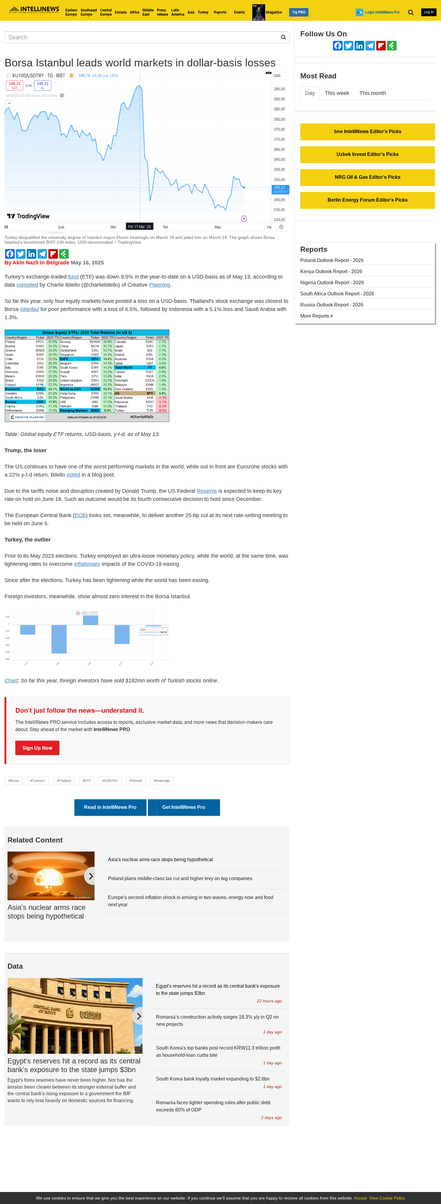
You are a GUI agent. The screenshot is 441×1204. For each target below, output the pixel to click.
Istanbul (29, 309)
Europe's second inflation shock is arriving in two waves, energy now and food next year (190, 901)
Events (239, 12)
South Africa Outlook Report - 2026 (337, 293)
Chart (11, 681)
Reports (220, 12)
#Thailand (64, 780)
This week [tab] (337, 93)
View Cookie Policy (387, 1198)
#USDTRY (110, 780)
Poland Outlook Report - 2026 (332, 260)
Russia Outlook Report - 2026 (331, 304)
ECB (80, 515)
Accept (360, 1198)
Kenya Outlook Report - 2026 (331, 271)
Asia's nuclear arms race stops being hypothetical (47, 911)
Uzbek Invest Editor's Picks (368, 154)
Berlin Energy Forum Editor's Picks (368, 200)
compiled (27, 285)
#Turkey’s (38, 780)
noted (73, 475)
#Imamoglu (162, 780)
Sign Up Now (37, 747)
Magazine (273, 12)
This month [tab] (372, 93)
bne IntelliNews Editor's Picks (367, 131)
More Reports (315, 316)
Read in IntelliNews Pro (110, 807)
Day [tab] (310, 93)
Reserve (207, 491)
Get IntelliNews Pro (183, 807)
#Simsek (136, 780)
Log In (429, 12)
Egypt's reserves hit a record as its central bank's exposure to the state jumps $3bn (74, 1065)
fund (73, 277)
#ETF (87, 780)
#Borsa (13, 780)
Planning (159, 285)
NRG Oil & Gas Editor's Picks (367, 177)
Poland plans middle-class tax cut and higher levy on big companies (180, 878)
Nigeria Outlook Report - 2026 (332, 282)
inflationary (87, 564)
